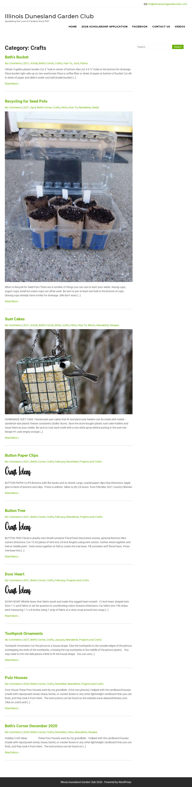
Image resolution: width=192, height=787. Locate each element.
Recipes (114, 325)
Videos (180, 26)
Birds (58, 325)
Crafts (58, 63)
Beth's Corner (46, 63)
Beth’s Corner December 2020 (31, 726)
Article (34, 63)
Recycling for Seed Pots (26, 101)
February (60, 461)
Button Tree (15, 510)
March (91, 325)
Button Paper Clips (21, 455)
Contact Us (161, 26)
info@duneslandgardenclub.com (166, 3)
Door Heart (14, 574)
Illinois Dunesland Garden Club (49, 16)
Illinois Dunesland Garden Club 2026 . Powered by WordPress (96, 782)
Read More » (12, 83)
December (60, 683)
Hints (64, 107)
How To (67, 63)
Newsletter (85, 107)
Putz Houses (16, 677)
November (72, 461)
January (59, 639)
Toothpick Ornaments (24, 633)
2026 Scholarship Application (104, 26)
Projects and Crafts (90, 461)
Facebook (140, 26)
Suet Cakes (15, 319)
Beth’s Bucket (16, 57)
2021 (26, 63)
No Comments (13, 63)
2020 (26, 683)
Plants (84, 63)
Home (73, 26)
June (76, 63)
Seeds (95, 107)
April (33, 107)
